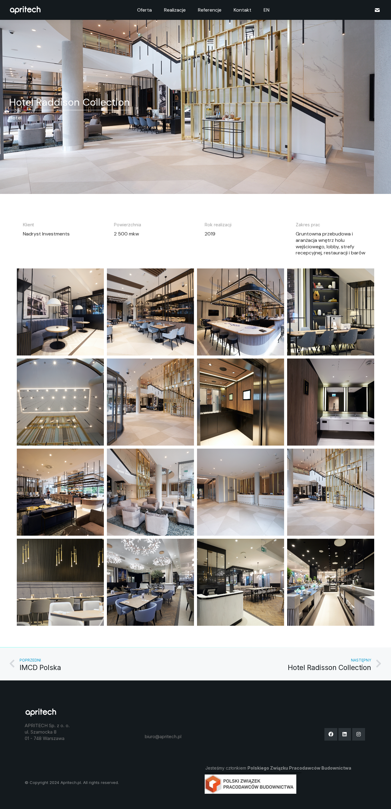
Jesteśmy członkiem (278, 768)
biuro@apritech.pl (163, 736)
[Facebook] (330, 734)
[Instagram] (358, 734)
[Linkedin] (344, 734)
